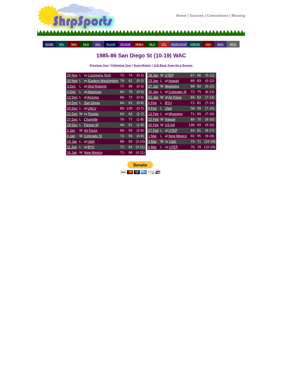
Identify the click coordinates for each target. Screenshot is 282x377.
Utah (91, 142)
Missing (238, 16)
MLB (86, 44)
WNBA (139, 44)
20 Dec (72, 108)
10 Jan (72, 142)
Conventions (217, 16)
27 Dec (72, 119)
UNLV (92, 108)
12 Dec (72, 97)
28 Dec (72, 125)
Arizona (93, 97)
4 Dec (71, 92)
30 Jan (153, 92)
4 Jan (71, 136)
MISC (233, 44)
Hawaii (174, 81)
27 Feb (153, 130)
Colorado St (93, 136)
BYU (91, 147)
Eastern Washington (103, 81)
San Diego (92, 103)
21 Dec (72, 114)
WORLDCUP (179, 44)
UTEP (169, 75)
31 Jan (153, 97)
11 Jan (72, 147)
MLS (152, 44)
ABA (208, 44)
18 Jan (153, 75)
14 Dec (72, 103)
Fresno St (91, 125)
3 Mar (152, 142)
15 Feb (153, 119)
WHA (220, 44)
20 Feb (153, 125)
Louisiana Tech (99, 75)
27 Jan (153, 86)
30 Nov (72, 81)
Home (181, 16)
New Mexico (93, 153)
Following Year (121, 65)
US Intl (170, 125)
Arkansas (94, 92)
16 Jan (72, 153)
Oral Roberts (97, 86)
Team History (142, 65)
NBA (74, 44)
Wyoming (172, 86)
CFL (164, 44)
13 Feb (153, 114)
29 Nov (72, 75)
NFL (61, 44)
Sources (196, 16)
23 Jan (153, 81)
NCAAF (111, 44)
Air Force (90, 130)
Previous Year (99, 65)
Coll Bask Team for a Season (173, 65)
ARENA (195, 44)
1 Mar (152, 136)
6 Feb (152, 103)
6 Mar (152, 147)
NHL (98, 44)
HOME (49, 44)
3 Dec (71, 86)
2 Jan (71, 130)
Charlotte (91, 119)
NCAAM (125, 44)
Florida (93, 114)
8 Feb (152, 108)
